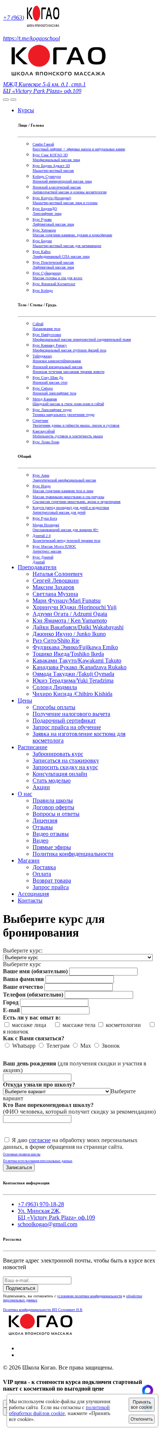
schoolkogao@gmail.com (47, 1224)
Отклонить (142, 1419)
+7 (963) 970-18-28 (41, 1204)
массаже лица (31, 1025)
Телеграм (57, 1046)
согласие (40, 1140)
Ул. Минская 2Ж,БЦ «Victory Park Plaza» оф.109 (56, 1214)
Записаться (19, 1167)
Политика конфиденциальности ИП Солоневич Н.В (42, 1310)
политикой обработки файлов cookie (59, 1410)
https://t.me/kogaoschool (31, 38)
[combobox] (22, 964)
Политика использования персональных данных (37, 1161)
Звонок (110, 1046)
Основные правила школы (21, 1154)
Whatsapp (23, 1046)
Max (85, 1046)
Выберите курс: (23, 950)
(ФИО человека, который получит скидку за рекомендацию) (79, 1108)
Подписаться (20, 1288)
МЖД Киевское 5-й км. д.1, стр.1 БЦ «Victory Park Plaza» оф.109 (44, 87)
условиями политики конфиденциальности (89, 1296)
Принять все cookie (141, 1405)
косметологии (125, 1025)
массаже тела (78, 1025)
